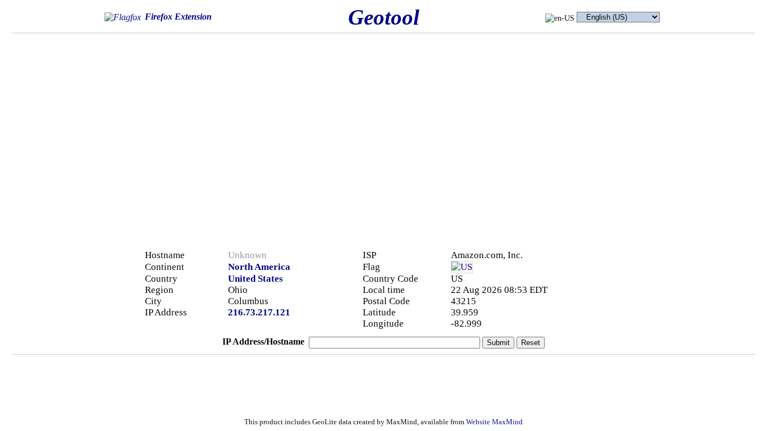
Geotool (383, 17)
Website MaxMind (494, 422)
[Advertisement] (598, 119)
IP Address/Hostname (263, 341)
